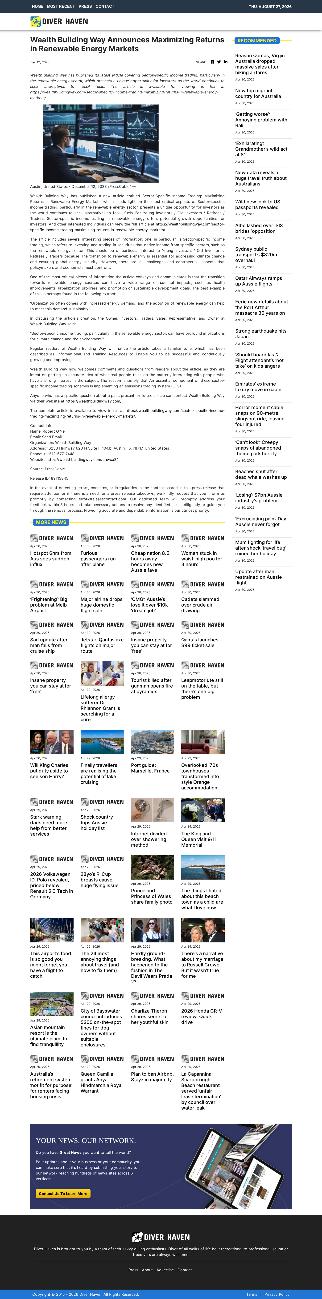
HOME (37, 6)
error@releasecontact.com (102, 499)
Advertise (165, 1269)
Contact (185, 1269)
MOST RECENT (61, 6)
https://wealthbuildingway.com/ (93, 401)
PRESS (85, 6)
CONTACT (105, 6)
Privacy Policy (277, 1294)
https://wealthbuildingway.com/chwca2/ (82, 459)
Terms (251, 1294)
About (147, 1269)
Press (133, 1269)
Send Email (52, 436)
